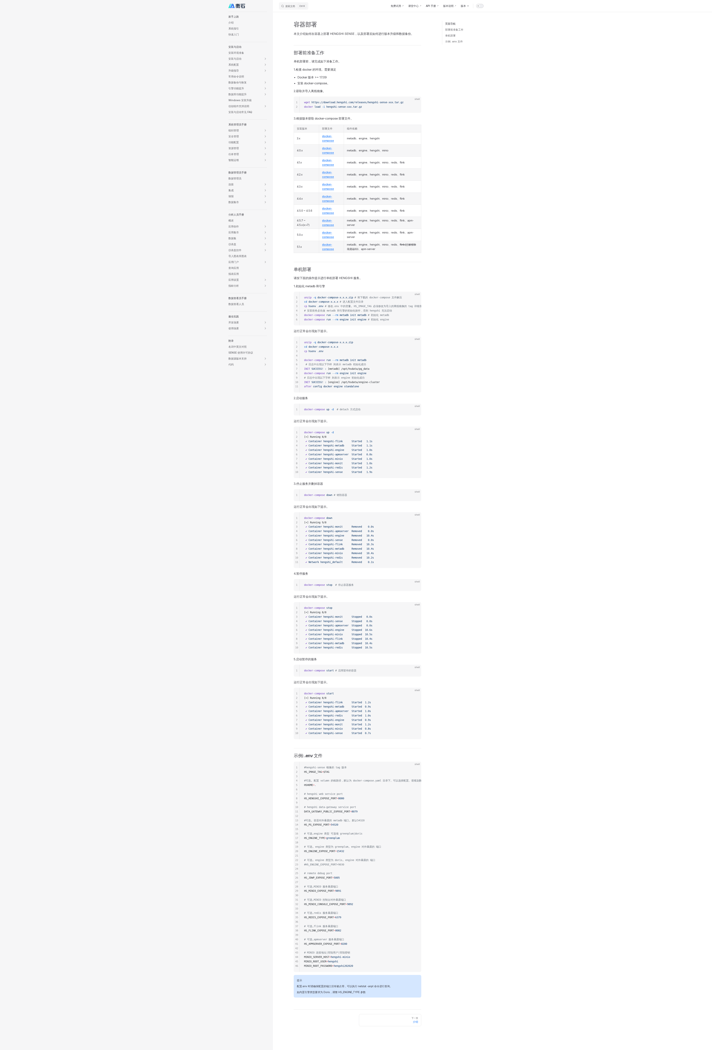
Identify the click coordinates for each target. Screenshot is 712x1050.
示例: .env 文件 (454, 41)
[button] (247, 17)
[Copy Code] (415, 102)
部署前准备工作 (454, 29)
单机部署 (450, 35)
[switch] (480, 6)
